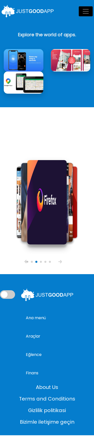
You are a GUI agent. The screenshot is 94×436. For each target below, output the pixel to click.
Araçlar (33, 336)
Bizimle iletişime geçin (47, 421)
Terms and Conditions (47, 398)
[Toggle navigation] (86, 11)
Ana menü (36, 318)
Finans (32, 373)
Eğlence (34, 354)
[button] (26, 261)
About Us (47, 387)
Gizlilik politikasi (47, 410)
